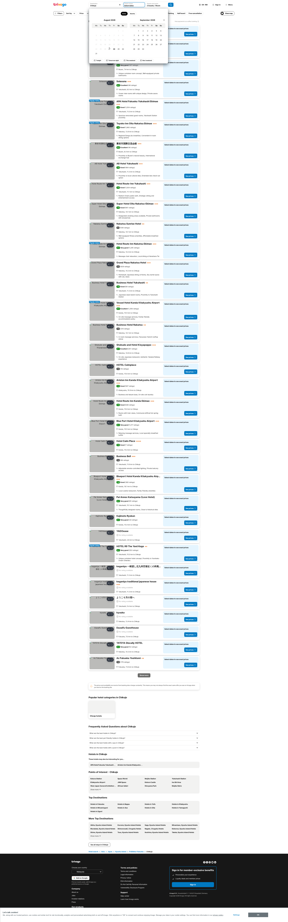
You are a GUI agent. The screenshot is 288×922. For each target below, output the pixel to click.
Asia (103, 852)
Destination (93, 3)
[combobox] (105, 5)
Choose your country (79, 868)
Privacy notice (126, 878)
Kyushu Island (120, 852)
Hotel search (93, 852)
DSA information (126, 881)
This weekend (130, 60)
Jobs (73, 895)
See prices (190, 34)
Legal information (127, 874)
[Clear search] (120, 5)
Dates (124, 14)
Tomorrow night (113, 60)
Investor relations (78, 899)
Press (74, 902)
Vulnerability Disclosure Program (132, 888)
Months (132, 14)
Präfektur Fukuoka (136, 852)
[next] (164, 20)
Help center (125, 896)
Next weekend (147, 60)
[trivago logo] (60, 5)
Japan (110, 852)
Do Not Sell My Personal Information (134, 884)
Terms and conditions (128, 871)
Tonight (98, 60)
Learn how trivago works (130, 899)
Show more (94, 789)
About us (75, 892)
